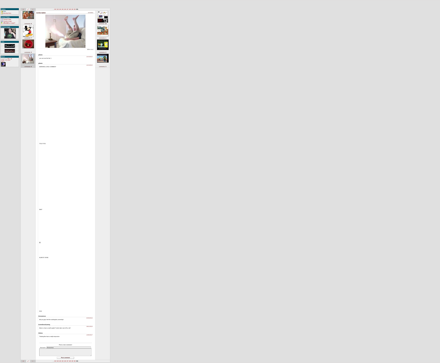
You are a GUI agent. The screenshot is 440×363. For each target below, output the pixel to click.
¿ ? (28, 9)
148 (70, 9)
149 (72, 9)
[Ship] (10, 33)
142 (55, 9)
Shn (8, 58)
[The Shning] (10, 51)
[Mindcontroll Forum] (10, 46)
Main (4, 11)
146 (65, 9)
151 (77, 9)
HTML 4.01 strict (5, 60)
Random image (7, 21)
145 (62, 9)
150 (75, 9)
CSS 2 (2, 61)
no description (41, 13)
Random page (7, 19)
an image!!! (9, 23)
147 (67, 9)
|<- (23, 9)
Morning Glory (7, 13)
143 (57, 9)
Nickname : (43, 347)
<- (32, 9)
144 (60, 9)
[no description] (65, 30)
